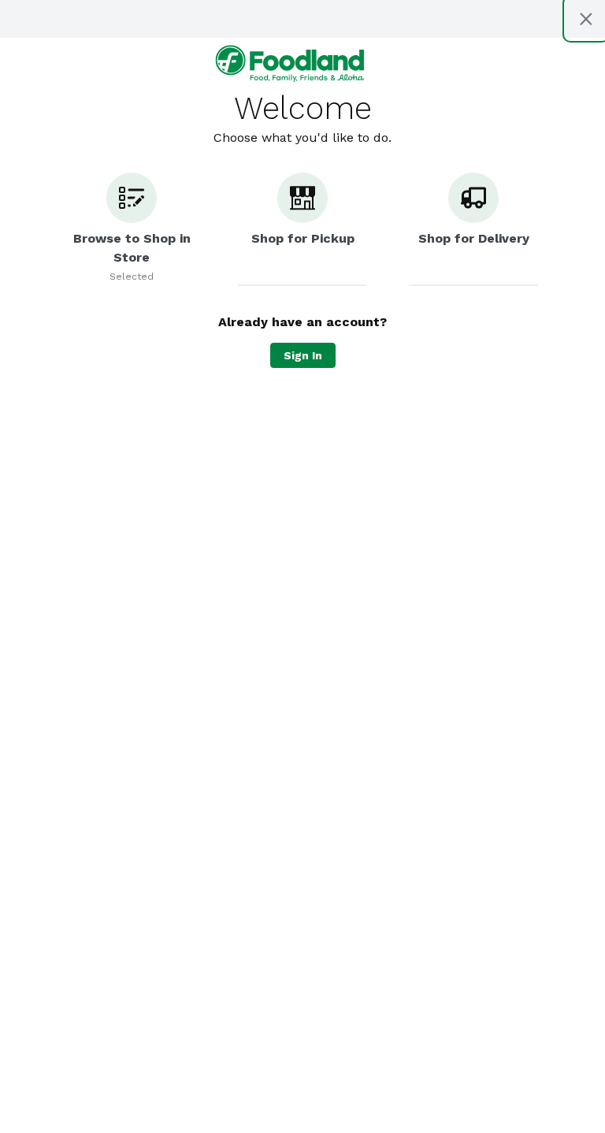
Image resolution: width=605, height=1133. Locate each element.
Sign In (303, 355)
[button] (131, 229)
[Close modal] (586, 19)
